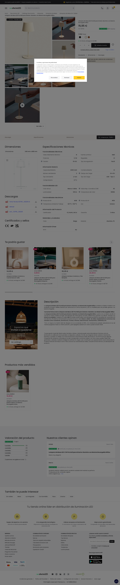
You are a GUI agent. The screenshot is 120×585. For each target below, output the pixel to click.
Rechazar (66, 77)
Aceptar (79, 77)
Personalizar (54, 77)
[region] (60, 70)
